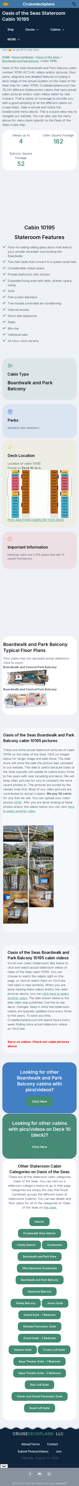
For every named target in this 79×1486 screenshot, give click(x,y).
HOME (6, 57)
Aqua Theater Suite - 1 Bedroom (39, 1361)
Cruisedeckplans (38, 4)
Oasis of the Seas (47, 57)
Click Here (39, 1101)
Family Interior (26, 1244)
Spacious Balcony (39, 1291)
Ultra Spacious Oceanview (39, 1268)
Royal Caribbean (23, 57)
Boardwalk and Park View (39, 1256)
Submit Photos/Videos (33, 1451)
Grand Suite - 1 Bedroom (39, 1314)
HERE (18, 802)
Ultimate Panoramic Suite (39, 1326)
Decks (30, 29)
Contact (52, 1444)
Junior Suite (55, 1303)
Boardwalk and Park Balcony (20, 60)
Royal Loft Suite (39, 1408)
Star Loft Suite (39, 1384)
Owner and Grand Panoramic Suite (39, 1396)
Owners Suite (23, 1349)
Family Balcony (25, 1303)
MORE (12, 39)
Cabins (55, 29)
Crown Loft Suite (54, 1349)
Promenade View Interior (39, 1233)
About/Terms (30, 1444)
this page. (50, 1207)
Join (59, 1451)
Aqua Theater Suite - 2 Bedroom (40, 1373)
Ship (11, 29)
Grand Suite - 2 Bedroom (39, 1338)
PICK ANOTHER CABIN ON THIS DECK (36, 520)
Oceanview (54, 1244)
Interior (39, 1221)
